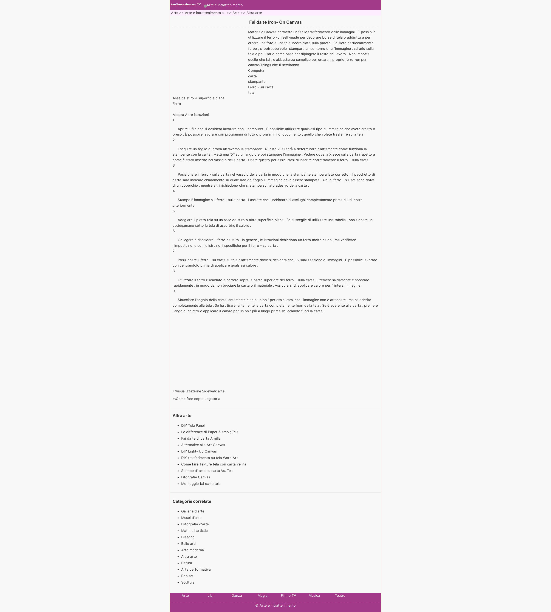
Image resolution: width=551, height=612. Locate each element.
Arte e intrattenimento (225, 5)
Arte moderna (192, 550)
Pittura (186, 563)
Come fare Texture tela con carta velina (214, 464)
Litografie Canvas (196, 477)
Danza (237, 595)
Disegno (188, 537)
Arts (174, 13)
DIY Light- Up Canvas (199, 451)
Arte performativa (196, 569)
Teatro (340, 595)
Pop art (187, 576)
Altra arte (254, 13)
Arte (236, 13)
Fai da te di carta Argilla (201, 438)
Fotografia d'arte (195, 524)
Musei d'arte (191, 517)
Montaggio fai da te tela (201, 483)
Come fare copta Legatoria (198, 399)
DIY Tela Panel (193, 425)
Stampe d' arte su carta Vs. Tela (208, 470)
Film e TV (288, 595)
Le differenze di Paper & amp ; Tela (210, 432)
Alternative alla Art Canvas (203, 445)
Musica (314, 595)
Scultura (188, 582)
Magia (263, 595)
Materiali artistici (195, 530)
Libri (211, 595)
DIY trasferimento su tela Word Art (210, 458)
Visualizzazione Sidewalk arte (201, 391)
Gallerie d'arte (192, 511)
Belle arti (188, 543)
